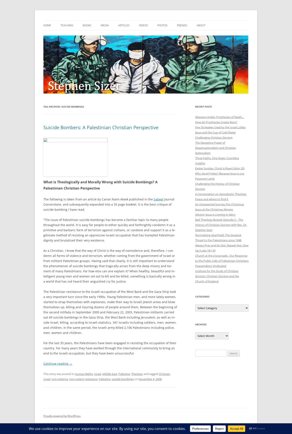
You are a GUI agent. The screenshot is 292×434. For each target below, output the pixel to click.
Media (105, 25)
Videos (143, 25)
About (201, 25)
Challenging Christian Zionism (214, 137)
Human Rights (84, 374)
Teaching (66, 25)
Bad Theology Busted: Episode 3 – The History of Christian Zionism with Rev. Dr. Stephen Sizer (221, 225)
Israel (97, 374)
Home (47, 25)
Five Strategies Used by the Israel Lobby (220, 127)
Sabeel (158, 199)
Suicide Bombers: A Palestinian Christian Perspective (100, 127)
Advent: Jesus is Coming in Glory (215, 214)
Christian (164, 374)
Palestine (124, 374)
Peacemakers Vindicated (210, 266)
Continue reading (57, 363)
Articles (124, 25)
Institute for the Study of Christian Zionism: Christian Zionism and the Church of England (217, 276)
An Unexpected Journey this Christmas (219, 204)
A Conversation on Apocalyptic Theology (220, 194)
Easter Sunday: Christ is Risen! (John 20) (220, 168)
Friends (182, 25)
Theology (137, 374)
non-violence (60, 379)
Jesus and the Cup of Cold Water (215, 132)
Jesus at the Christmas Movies (214, 209)
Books (87, 25)
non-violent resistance (83, 379)
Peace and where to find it (211, 199)
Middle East (109, 374)
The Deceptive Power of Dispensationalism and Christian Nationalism (215, 148)
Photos (162, 25)
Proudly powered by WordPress (62, 416)
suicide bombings (123, 379)
